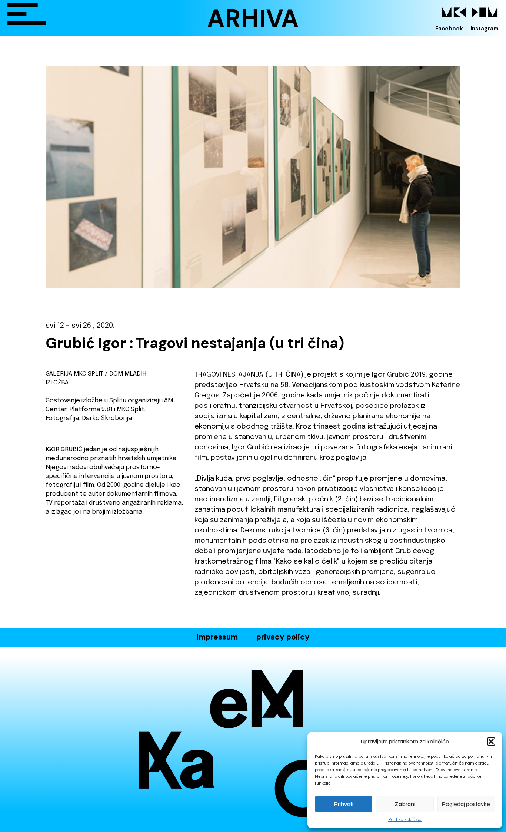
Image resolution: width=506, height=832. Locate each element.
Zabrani (405, 804)
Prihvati (343, 804)
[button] (491, 741)
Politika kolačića (405, 819)
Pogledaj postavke (466, 804)
